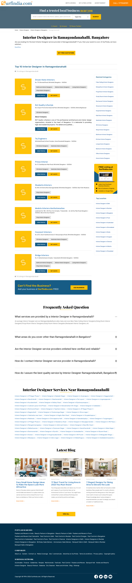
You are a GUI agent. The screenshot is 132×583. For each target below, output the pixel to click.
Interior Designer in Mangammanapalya (28, 425)
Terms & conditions (85, 554)
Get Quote (54, 95)
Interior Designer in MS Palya (105, 422)
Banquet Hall (90, 563)
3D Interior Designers (42, 112)
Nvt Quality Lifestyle (44, 105)
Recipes (41, 563)
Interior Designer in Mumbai (104, 208)
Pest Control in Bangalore (96, 536)
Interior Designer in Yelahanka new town (28, 415)
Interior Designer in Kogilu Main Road (56, 415)
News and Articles (62, 565)
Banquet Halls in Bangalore (24, 545)
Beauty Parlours (32, 565)
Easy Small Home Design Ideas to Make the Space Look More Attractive (30, 484)
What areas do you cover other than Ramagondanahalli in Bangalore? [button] (53, 336)
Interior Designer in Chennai (104, 241)
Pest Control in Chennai (57, 539)
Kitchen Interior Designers (62, 87)
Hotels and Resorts (102, 563)
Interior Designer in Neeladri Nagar (53, 396)
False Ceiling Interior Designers (105, 82)
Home (16, 30)
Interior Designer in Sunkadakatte (71, 431)
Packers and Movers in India (24, 533)
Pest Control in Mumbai (63, 536)
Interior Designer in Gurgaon (104, 237)
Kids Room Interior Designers (104, 115)
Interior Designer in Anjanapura (78, 396)
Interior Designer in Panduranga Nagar (51, 412)
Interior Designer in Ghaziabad (104, 251)
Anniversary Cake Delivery (62, 542)
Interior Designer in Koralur (24, 435)
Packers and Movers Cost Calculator (27, 536)
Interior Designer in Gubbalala (90, 406)
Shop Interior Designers (43, 90)
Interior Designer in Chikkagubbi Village (99, 435)
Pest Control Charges (79, 536)
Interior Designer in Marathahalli (25, 399)
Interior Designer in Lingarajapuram (98, 399)
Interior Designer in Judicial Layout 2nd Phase (30, 406)
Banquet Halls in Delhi (79, 542)
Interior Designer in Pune (103, 218)
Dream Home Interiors (45, 80)
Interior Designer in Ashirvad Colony (55, 425)
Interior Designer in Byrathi (49, 431)
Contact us (32, 554)
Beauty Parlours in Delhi (64, 533)
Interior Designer (24, 30)
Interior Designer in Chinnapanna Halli (49, 418)
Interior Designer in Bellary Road (50, 402)
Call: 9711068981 (120, 3)
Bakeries (42, 565)
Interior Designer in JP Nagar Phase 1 (27, 396)
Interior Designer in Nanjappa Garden (80, 422)
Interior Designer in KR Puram (73, 435)
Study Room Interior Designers (105, 96)
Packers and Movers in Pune (82, 533)
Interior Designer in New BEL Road (81, 425)
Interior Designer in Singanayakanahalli (48, 435)
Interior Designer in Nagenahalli (25, 412)
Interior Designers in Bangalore (25, 542)
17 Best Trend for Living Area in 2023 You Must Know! (66, 483)
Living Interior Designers (79, 87)
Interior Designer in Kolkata (103, 246)
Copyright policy (109, 554)
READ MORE (20, 501)
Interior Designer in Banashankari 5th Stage (63, 406)
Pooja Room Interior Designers (104, 92)
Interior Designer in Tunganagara (101, 418)
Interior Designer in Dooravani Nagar (52, 428)
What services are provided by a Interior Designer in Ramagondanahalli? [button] (54, 316)
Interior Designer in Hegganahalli (102, 396)
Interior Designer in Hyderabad (104, 222)
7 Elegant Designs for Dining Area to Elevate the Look (99, 483)
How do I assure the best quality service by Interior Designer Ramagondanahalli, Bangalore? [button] (65, 373)
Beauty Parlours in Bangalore (44, 533)
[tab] (66, 322)
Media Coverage (42, 554)
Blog (70, 565)
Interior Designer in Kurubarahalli (26, 402)
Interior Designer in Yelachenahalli (50, 399)
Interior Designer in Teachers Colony (53, 409)
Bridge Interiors (42, 255)
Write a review (71, 3)
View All (66, 514)
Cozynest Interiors (43, 232)
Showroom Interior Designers (104, 106)
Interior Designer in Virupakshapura (83, 415)
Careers (24, 554)
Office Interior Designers (103, 153)
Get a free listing (85, 3)
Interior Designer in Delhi (103, 203)
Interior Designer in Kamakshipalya (76, 418)
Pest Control (66, 563)
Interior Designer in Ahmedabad (105, 227)
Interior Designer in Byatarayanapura (75, 402)
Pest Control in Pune (41, 539)
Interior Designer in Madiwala (24, 418)
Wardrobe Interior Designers (59, 146)
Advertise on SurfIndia (70, 554)
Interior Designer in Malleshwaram (26, 428)
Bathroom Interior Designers (44, 87)
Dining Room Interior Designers (105, 87)
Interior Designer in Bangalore (39, 30)
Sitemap (76, 565)
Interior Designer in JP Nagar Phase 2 (80, 409)
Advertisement (100, 3)
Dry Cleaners (50, 565)
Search (96, 17)
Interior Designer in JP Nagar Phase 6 (27, 422)
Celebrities (33, 563)
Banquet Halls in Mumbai (96, 542)
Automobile (19, 563)
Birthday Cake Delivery (44, 542)
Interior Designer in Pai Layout (74, 399)
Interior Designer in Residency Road (54, 422)
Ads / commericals (55, 554)
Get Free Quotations (66, 53)
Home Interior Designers (103, 158)
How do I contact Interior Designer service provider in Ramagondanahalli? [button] (55, 361)
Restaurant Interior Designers (104, 101)
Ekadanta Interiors (43, 185)
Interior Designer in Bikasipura (25, 438)
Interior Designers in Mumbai (94, 539)
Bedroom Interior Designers (104, 149)
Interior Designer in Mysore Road (96, 431)
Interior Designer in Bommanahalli (26, 431)
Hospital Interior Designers (103, 111)
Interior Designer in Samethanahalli (78, 428)
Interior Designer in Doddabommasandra (100, 438)
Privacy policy (98, 554)
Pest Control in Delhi (47, 536)
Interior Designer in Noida (103, 232)
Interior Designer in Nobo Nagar (103, 428)
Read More (18, 47)
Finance (26, 563)
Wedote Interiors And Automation (50, 208)
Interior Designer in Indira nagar (48, 438)
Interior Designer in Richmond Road (27, 409)
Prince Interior (41, 162)
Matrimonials (49, 563)
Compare (64, 26)
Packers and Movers (78, 563)
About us (18, 554)
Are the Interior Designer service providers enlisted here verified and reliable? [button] (57, 349)
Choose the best (76, 26)
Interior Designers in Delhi (75, 539)
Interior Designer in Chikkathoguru (72, 438)
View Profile (41, 95)
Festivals (58, 563)
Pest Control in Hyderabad (24, 539)
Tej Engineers (41, 139)
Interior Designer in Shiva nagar (77, 412)
